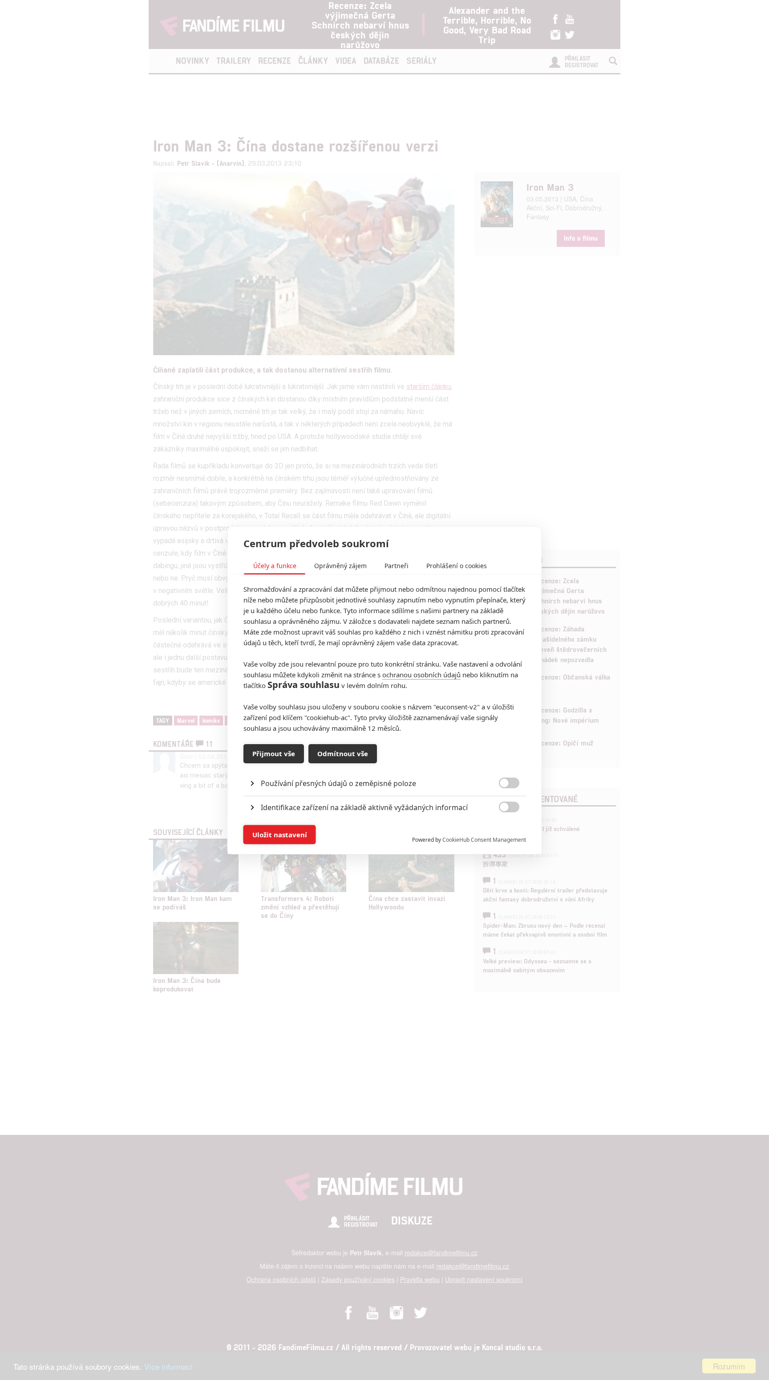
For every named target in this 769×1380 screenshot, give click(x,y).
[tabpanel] (384, 762)
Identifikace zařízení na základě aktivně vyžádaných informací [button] (364, 807)
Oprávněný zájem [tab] (340, 565)
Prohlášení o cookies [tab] (456, 565)
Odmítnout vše (342, 753)
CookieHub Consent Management (484, 839)
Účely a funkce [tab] (274, 565)
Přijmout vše (273, 753)
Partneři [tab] (396, 565)
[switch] (502, 830)
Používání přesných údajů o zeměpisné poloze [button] (338, 783)
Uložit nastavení (279, 834)
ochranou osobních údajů (421, 674)
